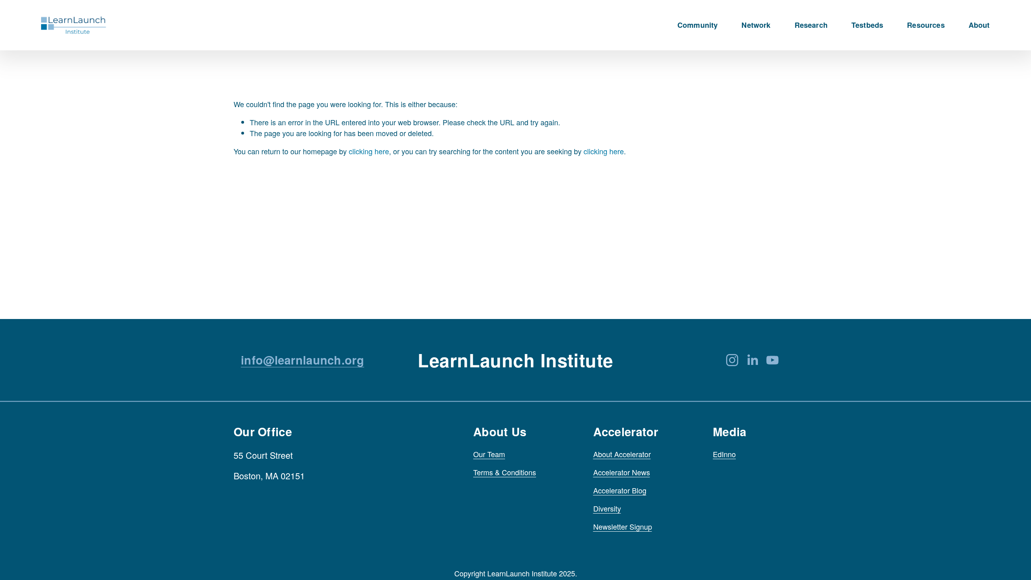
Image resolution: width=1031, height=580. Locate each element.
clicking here (369, 151)
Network (755, 25)
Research (811, 25)
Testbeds (867, 25)
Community (697, 25)
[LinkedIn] (752, 360)
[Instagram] (732, 360)
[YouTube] (772, 360)
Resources (926, 25)
